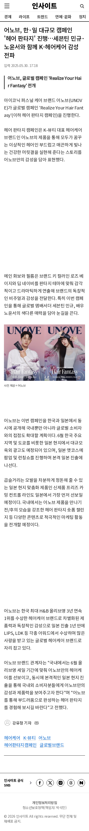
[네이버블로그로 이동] (81, 783)
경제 (7, 16)
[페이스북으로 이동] (40, 783)
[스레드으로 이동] (71, 783)
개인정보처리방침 (44, 802)
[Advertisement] (44, 218)
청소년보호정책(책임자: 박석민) (44, 807)
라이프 (24, 16)
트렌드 (42, 16)
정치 (82, 16)
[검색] (82, 6)
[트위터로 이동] (50, 783)
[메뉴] (6, 6)
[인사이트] (44, 6)
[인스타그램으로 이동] (60, 783)
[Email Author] (36, 723)
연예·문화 (63, 16)
